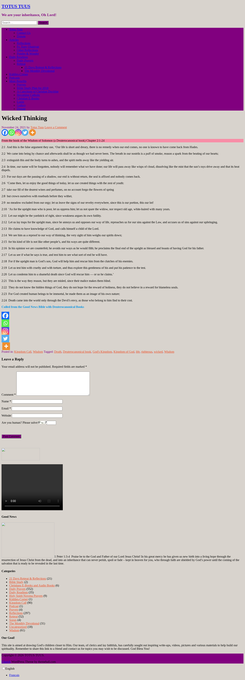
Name (6, 401)
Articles (14, 39)
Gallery (21, 105)
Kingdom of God (124, 351)
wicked (158, 351)
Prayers (21, 84)
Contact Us (23, 32)
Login (20, 101)
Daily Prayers (25, 60)
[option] (126, 675)
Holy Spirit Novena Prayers (26, 595)
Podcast (14, 606)
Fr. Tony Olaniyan (28, 46)
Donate (21, 36)
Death (57, 351)
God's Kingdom (102, 351)
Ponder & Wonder (28, 53)
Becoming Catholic (28, 95)
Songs (13, 620)
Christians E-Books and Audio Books (32, 585)
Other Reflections (27, 50)
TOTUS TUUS (16, 6)
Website (6, 415)
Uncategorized (18, 626)
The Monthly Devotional (39, 70)
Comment (9, 394)
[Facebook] (5, 132)
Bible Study (16, 582)
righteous (146, 351)
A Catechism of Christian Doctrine (38, 91)
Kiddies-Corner (18, 74)
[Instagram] (18, 132)
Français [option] (14, 675)
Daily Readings (18, 57)
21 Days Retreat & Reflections (42, 67)
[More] (32, 132)
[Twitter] (25, 132)
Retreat (21, 64)
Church (6, 661)
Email (6, 408)
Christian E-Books (28, 98)
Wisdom (38, 351)
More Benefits (17, 81)
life (138, 351)
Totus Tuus (16, 29)
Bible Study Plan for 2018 (32, 88)
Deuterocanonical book (77, 351)
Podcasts (14, 77)
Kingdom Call (22, 351)
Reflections (23, 43)
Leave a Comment (56, 127)
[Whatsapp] (11, 132)
